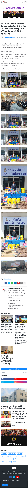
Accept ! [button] (5, 484)
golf (3, 456)
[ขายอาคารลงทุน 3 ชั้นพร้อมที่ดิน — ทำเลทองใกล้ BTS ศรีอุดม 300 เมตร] (14, 395)
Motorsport (4, 458)
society (3, 461)
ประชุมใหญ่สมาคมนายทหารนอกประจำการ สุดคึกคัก (18, 424)
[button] (1, 2)
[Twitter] (9, 283)
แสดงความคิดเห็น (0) (14, 369)
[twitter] (7, 382)
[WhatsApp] (12, 283)
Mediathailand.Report (15, 288)
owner (11, 458)
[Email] (21, 283)
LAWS (16, 456)
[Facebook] (6, 283)
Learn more (10, 481)
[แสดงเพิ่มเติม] (24, 283)
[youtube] (20, 379)
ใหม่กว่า (3, 372)
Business (4, 453)
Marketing (22, 456)
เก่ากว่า (24, 372)
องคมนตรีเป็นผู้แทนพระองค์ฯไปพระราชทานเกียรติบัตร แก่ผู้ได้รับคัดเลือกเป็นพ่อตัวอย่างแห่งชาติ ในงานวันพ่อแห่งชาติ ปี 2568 (19, 415)
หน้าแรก (3, 21)
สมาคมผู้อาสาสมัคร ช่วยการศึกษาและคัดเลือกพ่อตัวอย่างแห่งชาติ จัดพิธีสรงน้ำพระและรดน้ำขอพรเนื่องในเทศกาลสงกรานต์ (6, 328)
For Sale (20, 453)
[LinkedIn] (15, 283)
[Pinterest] (18, 283)
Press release (9, 21)
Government (9, 456)
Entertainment (12, 453)
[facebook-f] (7, 379)
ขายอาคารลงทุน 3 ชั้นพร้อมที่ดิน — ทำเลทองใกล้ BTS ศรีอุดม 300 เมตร (13, 407)
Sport (9, 461)
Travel (14, 461)
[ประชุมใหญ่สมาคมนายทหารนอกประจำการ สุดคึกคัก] (6, 424)
